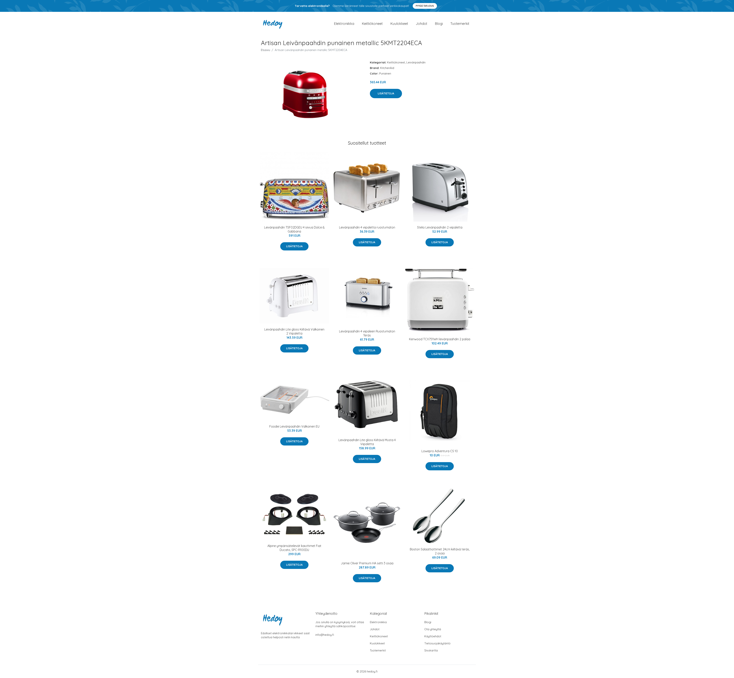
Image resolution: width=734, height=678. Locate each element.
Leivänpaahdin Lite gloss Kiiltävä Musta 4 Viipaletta (367, 442)
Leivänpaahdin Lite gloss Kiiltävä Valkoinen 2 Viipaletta (294, 331)
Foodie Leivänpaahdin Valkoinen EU (294, 426)
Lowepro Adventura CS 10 (439, 451)
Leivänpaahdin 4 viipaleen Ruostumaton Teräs (367, 333)
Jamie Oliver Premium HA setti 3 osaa (367, 563)
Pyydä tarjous (425, 5)
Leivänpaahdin (415, 62)
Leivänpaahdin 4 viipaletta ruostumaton (367, 227)
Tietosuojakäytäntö (437, 643)
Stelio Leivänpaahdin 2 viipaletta (439, 227)
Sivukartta (431, 650)
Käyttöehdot (432, 636)
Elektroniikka (344, 23)
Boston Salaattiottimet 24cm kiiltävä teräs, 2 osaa (440, 551)
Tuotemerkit (459, 23)
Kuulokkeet (399, 23)
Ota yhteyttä (432, 629)
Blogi (439, 23)
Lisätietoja (386, 93)
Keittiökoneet (372, 23)
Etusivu (265, 50)
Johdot (421, 23)
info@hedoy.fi (324, 635)
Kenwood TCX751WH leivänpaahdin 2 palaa (439, 339)
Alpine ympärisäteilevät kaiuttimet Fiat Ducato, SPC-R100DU (294, 548)
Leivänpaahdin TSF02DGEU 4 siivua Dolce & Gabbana (294, 229)
